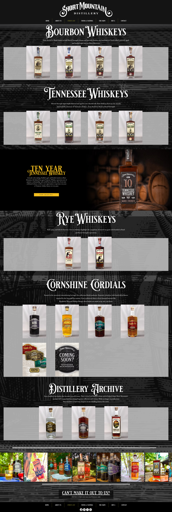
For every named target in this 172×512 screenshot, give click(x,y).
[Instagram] (90, 509)
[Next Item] (168, 467)
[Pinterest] (84, 509)
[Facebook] (81, 509)
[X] (87, 509)
